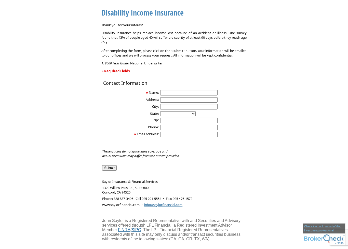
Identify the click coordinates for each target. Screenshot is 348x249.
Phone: (153, 127)
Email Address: (148, 134)
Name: (154, 92)
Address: (152, 99)
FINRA (124, 230)
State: (154, 113)
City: (155, 106)
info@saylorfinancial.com (163, 204)
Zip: (156, 120)
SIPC (136, 230)
